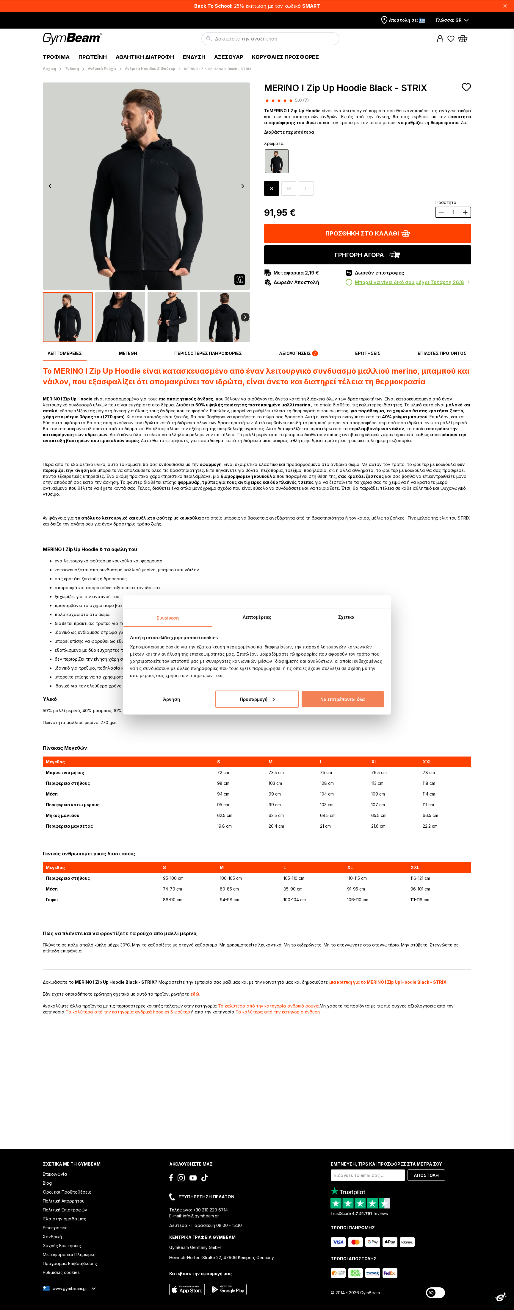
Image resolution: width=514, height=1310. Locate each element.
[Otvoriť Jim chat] (501, 1297)
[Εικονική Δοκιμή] (239, 279)
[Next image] (243, 186)
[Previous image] (50, 186)
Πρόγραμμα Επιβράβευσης (70, 1263)
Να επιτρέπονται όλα (342, 698)
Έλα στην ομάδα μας (64, 1218)
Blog (47, 1183)
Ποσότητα (446, 202)
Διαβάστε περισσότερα (289, 132)
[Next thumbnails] (245, 317)
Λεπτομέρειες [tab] (257, 617)
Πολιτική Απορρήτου (63, 1200)
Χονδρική (52, 1236)
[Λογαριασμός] (440, 38)
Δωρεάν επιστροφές (379, 273)
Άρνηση (171, 698)
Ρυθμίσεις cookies (61, 1272)
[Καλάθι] (464, 39)
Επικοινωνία (55, 1174)
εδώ (194, 993)
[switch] (435, 1292)
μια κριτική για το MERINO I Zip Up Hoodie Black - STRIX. (388, 982)
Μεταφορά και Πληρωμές (69, 1254)
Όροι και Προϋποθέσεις (67, 1191)
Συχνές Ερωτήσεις (62, 1245)
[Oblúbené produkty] (451, 38)
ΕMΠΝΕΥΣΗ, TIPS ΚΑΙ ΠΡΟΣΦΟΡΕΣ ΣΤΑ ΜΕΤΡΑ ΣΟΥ (386, 1163)
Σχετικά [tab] (346, 617)
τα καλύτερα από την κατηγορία (268, 1005)
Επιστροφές (55, 1227)
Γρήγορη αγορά (359, 254)
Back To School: (213, 6)
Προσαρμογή (253, 698)
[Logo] (73, 39)
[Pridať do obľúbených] (466, 87)
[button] (257, 6)
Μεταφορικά (296, 273)
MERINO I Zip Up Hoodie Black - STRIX (345, 87)
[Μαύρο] (277, 161)
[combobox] (270, 38)
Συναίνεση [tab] (168, 617)
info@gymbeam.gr (201, 1215)
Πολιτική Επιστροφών (65, 1209)
